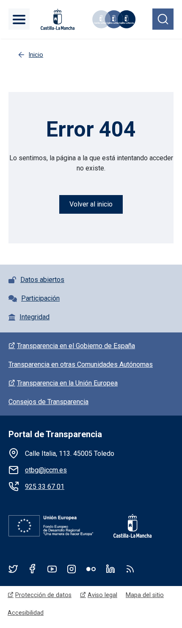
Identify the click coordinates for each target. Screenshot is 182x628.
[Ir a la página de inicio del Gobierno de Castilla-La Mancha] (127, 526)
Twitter (13, 568)
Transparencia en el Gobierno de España (76, 346)
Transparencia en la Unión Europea (67, 383)
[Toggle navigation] (19, 19)
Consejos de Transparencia (48, 402)
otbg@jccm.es (46, 470)
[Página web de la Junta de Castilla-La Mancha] (57, 19)
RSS (130, 568)
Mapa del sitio (145, 595)
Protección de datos (43, 595)
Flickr (91, 568)
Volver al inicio (91, 204)
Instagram (71, 568)
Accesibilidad (26, 612)
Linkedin (110, 568)
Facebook (32, 568)
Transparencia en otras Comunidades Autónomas (80, 364)
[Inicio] (111, 19)
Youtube (52, 568)
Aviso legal (102, 595)
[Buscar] (163, 19)
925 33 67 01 (44, 487)
